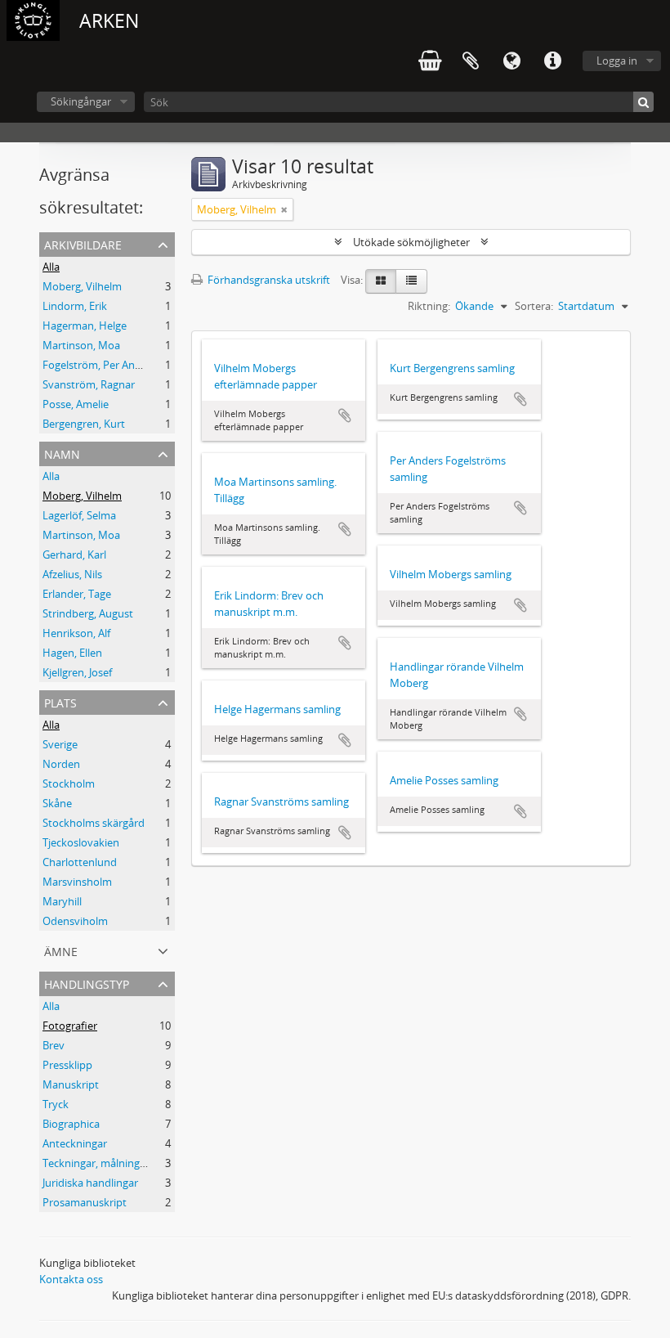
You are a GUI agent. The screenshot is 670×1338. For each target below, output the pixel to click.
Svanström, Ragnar (88, 384)
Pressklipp (67, 1064)
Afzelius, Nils (72, 574)
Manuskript (70, 1084)
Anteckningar (74, 1143)
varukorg (429, 61)
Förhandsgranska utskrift (267, 279)
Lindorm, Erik (74, 306)
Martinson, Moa (81, 345)
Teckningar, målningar (96, 1163)
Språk (511, 61)
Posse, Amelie (75, 404)
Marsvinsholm (77, 881)
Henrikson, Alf (76, 633)
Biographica (71, 1123)
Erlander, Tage (76, 593)
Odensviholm (75, 921)
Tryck (55, 1104)
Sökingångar (81, 101)
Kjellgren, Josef (77, 672)
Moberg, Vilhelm (82, 286)
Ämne (61, 950)
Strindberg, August (87, 613)
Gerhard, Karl (74, 554)
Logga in (616, 60)
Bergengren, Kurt (83, 423)
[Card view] (380, 281)
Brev (53, 1045)
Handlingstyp (86, 983)
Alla (51, 266)
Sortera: (534, 306)
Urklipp (470, 61)
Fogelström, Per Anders (99, 364)
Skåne (57, 803)
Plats (60, 701)
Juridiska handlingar (90, 1182)
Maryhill (62, 901)
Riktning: (429, 306)
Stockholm (68, 783)
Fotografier (69, 1025)
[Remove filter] (284, 209)
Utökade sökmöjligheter (411, 242)
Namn (62, 453)
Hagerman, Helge (84, 325)
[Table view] (411, 281)
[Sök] (643, 102)
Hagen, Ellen (72, 652)
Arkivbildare (83, 243)
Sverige (60, 744)
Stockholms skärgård (93, 822)
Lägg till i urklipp (345, 415)
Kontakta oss (71, 1279)
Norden (61, 764)
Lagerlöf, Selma (79, 515)
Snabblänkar (552, 61)
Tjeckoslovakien (80, 842)
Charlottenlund (79, 862)
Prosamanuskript (84, 1202)
